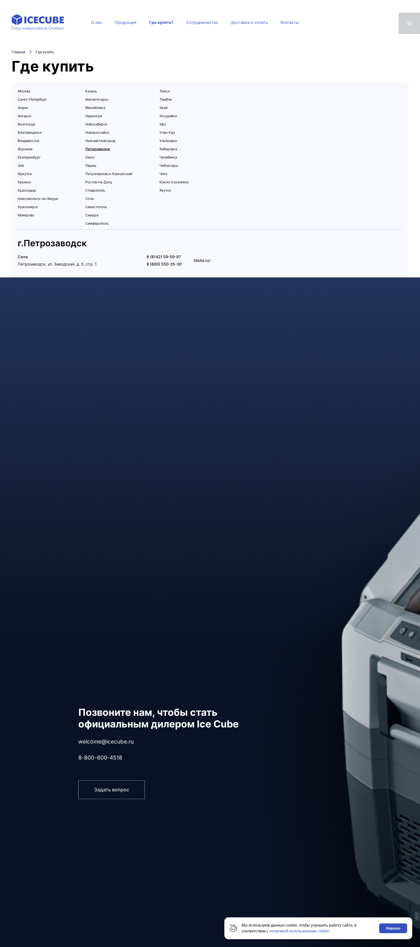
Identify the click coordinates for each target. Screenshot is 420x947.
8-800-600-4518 (100, 757)
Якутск (165, 190)
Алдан (23, 108)
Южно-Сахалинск (174, 182)
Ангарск (24, 116)
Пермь (90, 165)
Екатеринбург (29, 157)
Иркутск (25, 174)
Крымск (24, 182)
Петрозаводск (97, 149)
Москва (24, 91)
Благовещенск (30, 132)
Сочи (89, 198)
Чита (163, 174)
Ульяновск (168, 141)
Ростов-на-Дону (98, 182)
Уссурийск (168, 116)
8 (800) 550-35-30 (164, 264)
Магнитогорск (96, 99)
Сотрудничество (202, 22)
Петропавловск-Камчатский (108, 174)
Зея (21, 165)
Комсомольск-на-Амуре (38, 198)
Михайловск (95, 108)
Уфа (162, 124)
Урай (163, 108)
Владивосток (28, 141)
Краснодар (27, 190)
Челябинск (168, 157)
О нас (96, 22)
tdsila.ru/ (202, 260)
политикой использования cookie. (300, 931)
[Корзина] (409, 23)
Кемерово (26, 215)
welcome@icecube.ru (106, 741)
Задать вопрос (111, 785)
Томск (164, 91)
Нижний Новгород (100, 141)
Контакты (289, 22)
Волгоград (26, 124)
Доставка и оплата (249, 22)
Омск (90, 157)
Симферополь (97, 223)
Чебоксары (168, 165)
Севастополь (96, 207)
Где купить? (161, 22)
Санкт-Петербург (32, 99)
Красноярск (28, 207)
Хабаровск (168, 149)
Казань (91, 91)
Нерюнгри (93, 116)
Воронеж (25, 149)
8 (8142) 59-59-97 (164, 256)
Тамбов (165, 99)
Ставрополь (95, 190)
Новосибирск (96, 124)
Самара (91, 215)
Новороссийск (97, 132)
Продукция (125, 22)
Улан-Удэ (167, 132)
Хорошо (393, 928)
